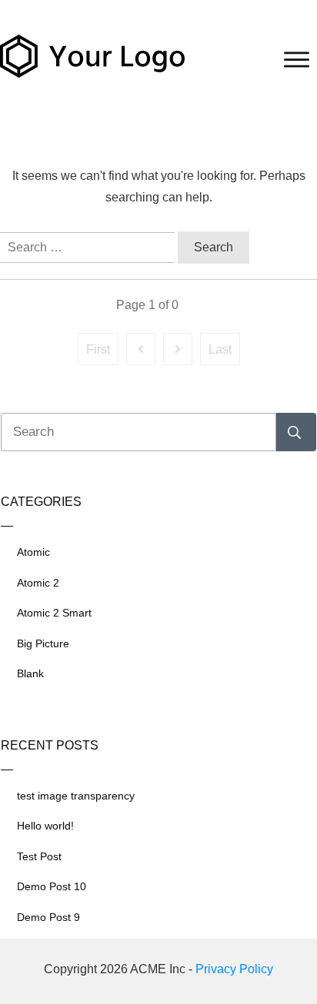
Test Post (39, 856)
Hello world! (45, 825)
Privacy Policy (234, 969)
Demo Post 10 (51, 886)
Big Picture (43, 643)
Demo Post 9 (48, 917)
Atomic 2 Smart (54, 613)
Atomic (33, 552)
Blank (30, 673)
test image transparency (76, 796)
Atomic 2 (38, 583)
